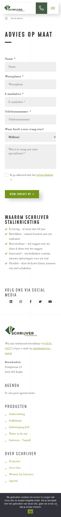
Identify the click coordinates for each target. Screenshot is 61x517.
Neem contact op (20, 194)
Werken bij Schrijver (21, 474)
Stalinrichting (17, 414)
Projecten (14, 461)
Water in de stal (18, 434)
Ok (30, 511)
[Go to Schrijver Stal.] (6, 18)
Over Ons (14, 468)
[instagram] (21, 302)
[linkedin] (11, 302)
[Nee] (57, 505)
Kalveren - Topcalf (19, 440)
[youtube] (50, 302)
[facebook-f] (31, 302)
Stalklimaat (15, 420)
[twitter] (40, 302)
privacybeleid (45, 175)
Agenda (12, 386)
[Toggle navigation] (53, 8)
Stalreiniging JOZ (19, 427)
